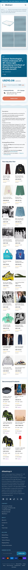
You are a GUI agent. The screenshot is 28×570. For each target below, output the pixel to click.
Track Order (4, 527)
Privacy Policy (5, 537)
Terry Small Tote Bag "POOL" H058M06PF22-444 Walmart (7, 262)
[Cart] (25, 5)
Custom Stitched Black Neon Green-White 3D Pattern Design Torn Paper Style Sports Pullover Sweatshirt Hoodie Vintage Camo (7, 423)
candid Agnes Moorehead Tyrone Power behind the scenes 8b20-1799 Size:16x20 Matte (8, 219)
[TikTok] (14, 499)
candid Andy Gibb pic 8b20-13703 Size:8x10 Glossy (20, 304)
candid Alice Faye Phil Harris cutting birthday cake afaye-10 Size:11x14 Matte (7, 240)
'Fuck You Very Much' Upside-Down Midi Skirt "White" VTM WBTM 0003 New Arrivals (7, 198)
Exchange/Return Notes (8, 142)
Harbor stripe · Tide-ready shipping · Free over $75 (14, 1)
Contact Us (4, 522)
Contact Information (7, 545)
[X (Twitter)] (17, 499)
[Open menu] (2, 5)
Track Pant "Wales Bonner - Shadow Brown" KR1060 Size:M (7, 176)
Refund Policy (5, 535)
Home (2, 9)
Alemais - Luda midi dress (19, 397)
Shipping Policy (5, 542)
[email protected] (13, 151)
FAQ (3, 525)
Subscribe (22, 553)
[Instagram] (6, 499)
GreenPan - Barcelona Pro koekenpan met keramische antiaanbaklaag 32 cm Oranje (7, 397)
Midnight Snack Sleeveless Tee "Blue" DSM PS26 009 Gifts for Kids (19, 262)
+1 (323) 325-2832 (6, 510)
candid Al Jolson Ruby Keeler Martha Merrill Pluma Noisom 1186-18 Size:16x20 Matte (19, 240)
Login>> (7, 407)
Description (5, 111)
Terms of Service (6, 540)
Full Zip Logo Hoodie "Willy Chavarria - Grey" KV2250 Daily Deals (7, 368)
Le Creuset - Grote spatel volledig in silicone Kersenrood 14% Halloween (20, 448)
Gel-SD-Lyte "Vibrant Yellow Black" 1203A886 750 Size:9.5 (8, 283)
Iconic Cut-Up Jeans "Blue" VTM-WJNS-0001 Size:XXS (19, 347)
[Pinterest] (21, 499)
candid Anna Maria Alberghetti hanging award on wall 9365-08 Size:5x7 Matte (20, 326)
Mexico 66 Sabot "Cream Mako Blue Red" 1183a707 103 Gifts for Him (20, 368)
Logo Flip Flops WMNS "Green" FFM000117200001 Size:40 (19, 283)
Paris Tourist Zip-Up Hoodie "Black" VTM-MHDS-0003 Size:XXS (20, 176)
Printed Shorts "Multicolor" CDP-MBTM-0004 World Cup (19, 198)
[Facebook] (3, 499)
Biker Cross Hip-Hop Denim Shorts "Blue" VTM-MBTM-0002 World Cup (19, 219)
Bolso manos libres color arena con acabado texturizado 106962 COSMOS (20, 423)
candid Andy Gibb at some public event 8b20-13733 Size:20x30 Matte (7, 347)
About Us (4, 520)
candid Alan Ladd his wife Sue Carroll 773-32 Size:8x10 (7, 304)
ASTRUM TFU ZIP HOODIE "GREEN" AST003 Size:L (6, 326)
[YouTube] (10, 499)
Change (22, 90)
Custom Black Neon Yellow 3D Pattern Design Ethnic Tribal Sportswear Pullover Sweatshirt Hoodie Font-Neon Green (7, 448)
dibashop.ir (8, 5)
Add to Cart (13, 98)
